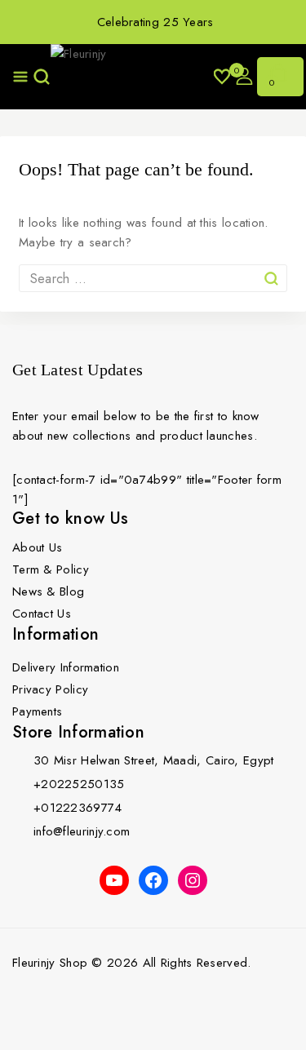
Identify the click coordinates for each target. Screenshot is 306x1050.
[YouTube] (114, 880)
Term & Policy (50, 569)
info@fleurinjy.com (81, 831)
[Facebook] (153, 880)
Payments (37, 711)
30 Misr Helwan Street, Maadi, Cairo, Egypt (153, 760)
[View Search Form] (40, 77)
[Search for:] (153, 279)
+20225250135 (79, 784)
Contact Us (41, 613)
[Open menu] (20, 77)
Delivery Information (65, 667)
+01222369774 (77, 808)
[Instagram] (192, 880)
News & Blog (48, 591)
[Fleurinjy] (132, 76)
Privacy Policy (50, 689)
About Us (37, 547)
